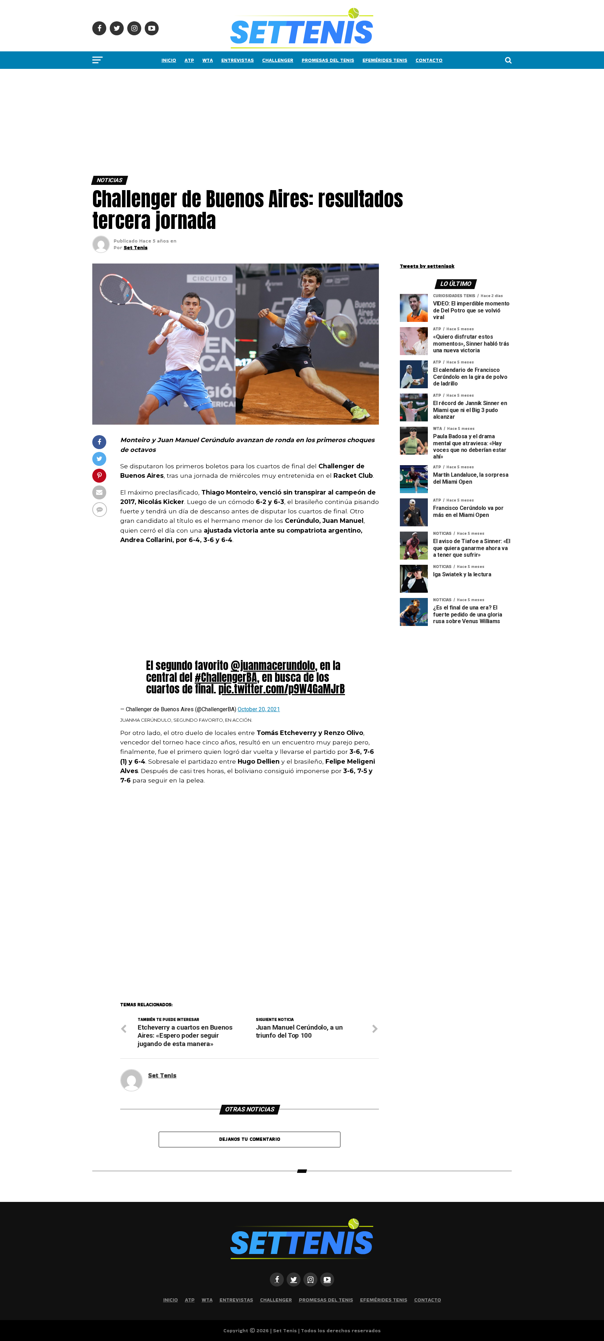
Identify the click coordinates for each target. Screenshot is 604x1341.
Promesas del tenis (328, 60)
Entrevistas (237, 60)
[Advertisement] (209, 121)
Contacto (429, 60)
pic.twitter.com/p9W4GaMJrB (281, 689)
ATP (189, 60)
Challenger (277, 60)
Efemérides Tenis (384, 60)
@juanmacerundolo (273, 665)
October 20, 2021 (259, 709)
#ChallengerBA (226, 677)
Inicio (168, 60)
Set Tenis (136, 247)
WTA (207, 60)
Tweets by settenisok (427, 265)
